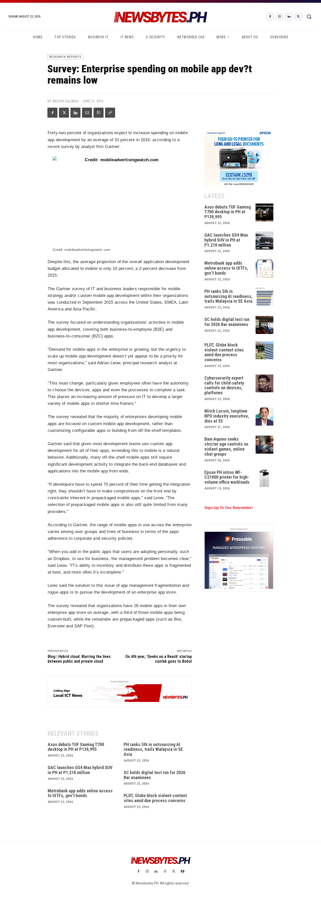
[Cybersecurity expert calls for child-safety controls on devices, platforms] (265, 384)
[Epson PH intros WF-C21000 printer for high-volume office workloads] (265, 478)
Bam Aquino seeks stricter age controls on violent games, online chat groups (226, 446)
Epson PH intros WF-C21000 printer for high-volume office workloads (227, 477)
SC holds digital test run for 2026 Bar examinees (154, 775)
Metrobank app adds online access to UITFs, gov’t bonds (80, 793)
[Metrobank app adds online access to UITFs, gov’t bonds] (265, 269)
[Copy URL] (110, 113)
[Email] (87, 113)
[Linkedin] (288, 16)
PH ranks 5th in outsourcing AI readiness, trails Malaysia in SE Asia (153, 749)
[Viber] (99, 113)
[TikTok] (165, 871)
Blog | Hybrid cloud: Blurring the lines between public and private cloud (79, 659)
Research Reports (65, 57)
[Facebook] (270, 16)
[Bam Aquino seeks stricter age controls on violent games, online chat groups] (265, 445)
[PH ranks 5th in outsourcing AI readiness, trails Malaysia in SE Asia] (265, 297)
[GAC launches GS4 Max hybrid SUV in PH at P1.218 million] (265, 241)
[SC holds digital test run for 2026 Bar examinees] (265, 325)
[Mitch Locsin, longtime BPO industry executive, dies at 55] (265, 417)
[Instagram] (279, 16)
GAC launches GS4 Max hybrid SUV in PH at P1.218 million (80, 770)
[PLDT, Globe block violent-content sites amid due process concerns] (265, 350)
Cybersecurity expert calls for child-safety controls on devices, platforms (224, 385)
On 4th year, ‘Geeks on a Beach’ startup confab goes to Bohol (158, 659)
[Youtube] (182, 871)
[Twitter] (298, 16)
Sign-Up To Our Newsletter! (228, 507)
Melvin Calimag (66, 101)
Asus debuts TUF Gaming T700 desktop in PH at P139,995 (76, 747)
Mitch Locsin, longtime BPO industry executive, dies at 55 (226, 416)
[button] (309, 17)
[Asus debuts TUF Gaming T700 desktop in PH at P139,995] (265, 213)
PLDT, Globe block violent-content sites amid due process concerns (155, 798)
